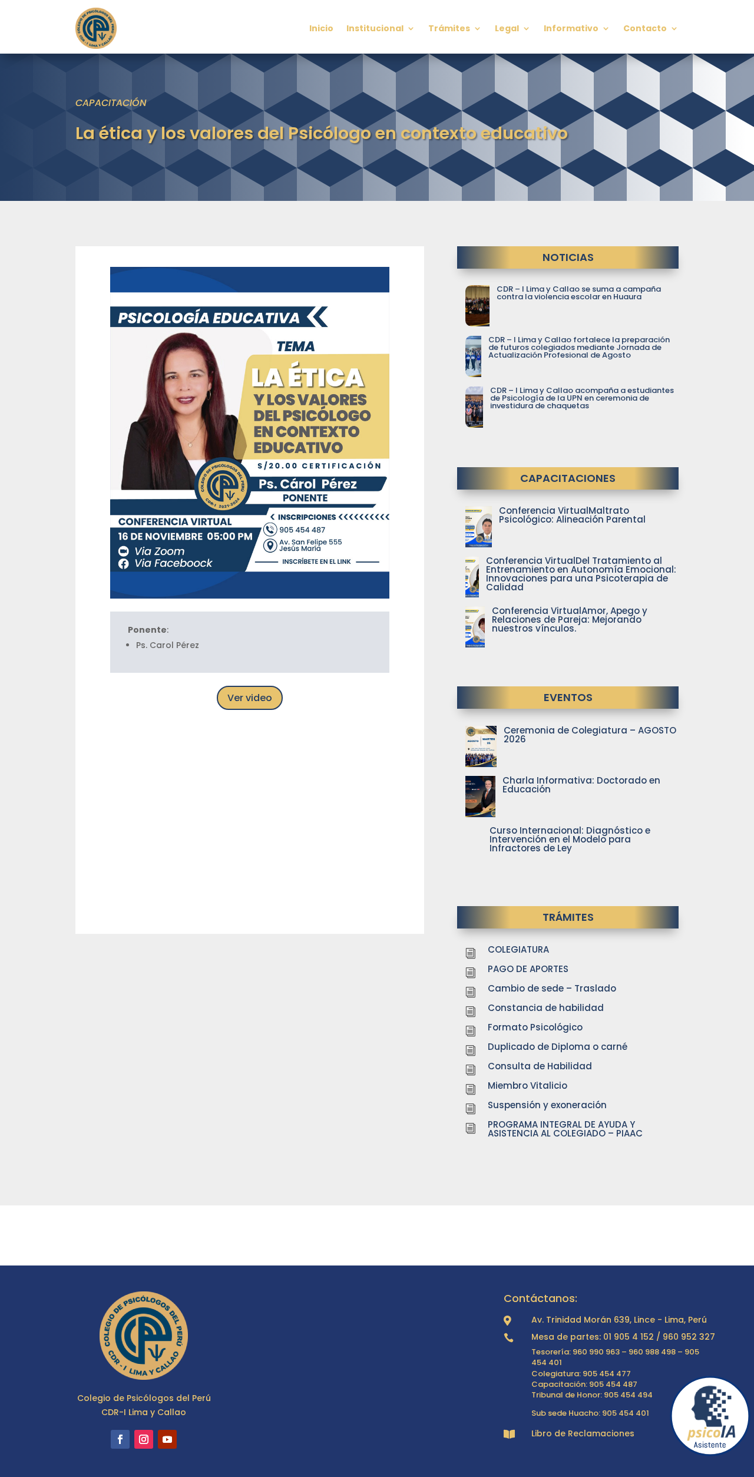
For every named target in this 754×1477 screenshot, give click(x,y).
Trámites (449, 28)
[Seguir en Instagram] (143, 1439)
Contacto (645, 28)
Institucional (375, 28)
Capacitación (111, 103)
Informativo (571, 28)
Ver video (249, 698)
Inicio (321, 28)
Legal (507, 28)
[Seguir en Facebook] (120, 1439)
